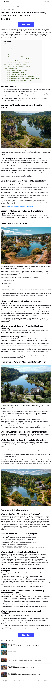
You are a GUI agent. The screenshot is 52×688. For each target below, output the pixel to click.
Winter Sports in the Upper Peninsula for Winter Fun (18, 66)
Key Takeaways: (7, 43)
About (35, 680)
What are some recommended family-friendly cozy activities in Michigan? (23, 78)
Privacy (20, 680)
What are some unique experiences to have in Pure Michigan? (20, 80)
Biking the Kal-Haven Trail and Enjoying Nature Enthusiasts (19, 56)
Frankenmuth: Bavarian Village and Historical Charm (18, 62)
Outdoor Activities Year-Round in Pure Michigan (15, 64)
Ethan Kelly (4, 6)
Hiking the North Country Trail (13, 54)
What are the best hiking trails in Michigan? (16, 74)
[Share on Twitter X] (4, 19)
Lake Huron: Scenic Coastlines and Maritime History (18, 50)
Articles (30, 680)
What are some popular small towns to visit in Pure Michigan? (20, 76)
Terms (15, 680)
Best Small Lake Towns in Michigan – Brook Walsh (20, 206)
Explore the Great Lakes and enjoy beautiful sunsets (16, 46)
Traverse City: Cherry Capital (12, 60)
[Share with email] (7, 19)
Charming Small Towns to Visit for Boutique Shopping (16, 58)
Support (25, 680)
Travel (13, 9)
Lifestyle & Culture (5, 9)
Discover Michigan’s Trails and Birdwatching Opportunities (17, 52)
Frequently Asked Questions (10, 68)
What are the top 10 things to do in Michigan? (16, 70)
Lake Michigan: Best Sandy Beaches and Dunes (17, 48)
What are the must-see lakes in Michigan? (16, 72)
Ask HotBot (47, 1)
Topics (39, 680)
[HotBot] (5, 2)
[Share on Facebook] (2, 19)
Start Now (26, 24)
